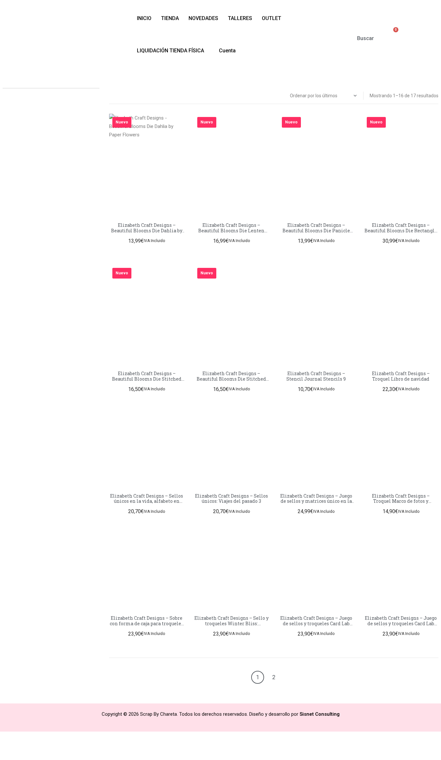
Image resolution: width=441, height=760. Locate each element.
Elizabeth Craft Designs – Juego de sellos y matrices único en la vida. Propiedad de (316, 501)
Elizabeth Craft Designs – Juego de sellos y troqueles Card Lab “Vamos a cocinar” (316, 623)
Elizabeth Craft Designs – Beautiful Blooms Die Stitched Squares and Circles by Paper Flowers (146, 381)
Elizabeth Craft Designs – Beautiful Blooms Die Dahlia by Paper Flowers (146, 230)
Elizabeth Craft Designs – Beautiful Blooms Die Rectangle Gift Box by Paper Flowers (400, 230)
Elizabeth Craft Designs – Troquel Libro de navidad (401, 376)
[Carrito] (392, 34)
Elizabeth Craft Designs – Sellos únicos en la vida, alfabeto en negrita (146, 501)
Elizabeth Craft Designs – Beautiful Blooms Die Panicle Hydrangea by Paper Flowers (316, 230)
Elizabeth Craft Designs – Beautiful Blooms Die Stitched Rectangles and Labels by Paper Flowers (231, 381)
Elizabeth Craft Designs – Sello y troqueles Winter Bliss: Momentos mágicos (231, 623)
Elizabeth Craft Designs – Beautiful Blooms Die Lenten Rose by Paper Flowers (231, 230)
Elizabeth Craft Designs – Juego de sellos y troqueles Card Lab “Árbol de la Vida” (401, 623)
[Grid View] (111, 95)
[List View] (118, 95)
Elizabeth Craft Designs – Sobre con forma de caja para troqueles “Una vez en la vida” (146, 623)
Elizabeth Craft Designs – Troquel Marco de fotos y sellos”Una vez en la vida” (401, 501)
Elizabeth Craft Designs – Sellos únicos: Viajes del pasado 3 (231, 498)
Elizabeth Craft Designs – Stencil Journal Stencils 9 (316, 376)
